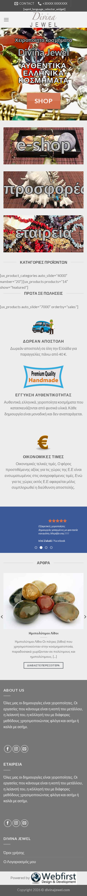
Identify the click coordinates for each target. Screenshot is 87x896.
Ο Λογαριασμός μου (19, 861)
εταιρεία (43, 232)
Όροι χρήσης (13, 852)
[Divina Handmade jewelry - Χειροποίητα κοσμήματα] (43, 20)
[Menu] (6, 19)
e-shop (43, 143)
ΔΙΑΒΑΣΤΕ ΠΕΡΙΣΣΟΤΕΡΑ (43, 665)
